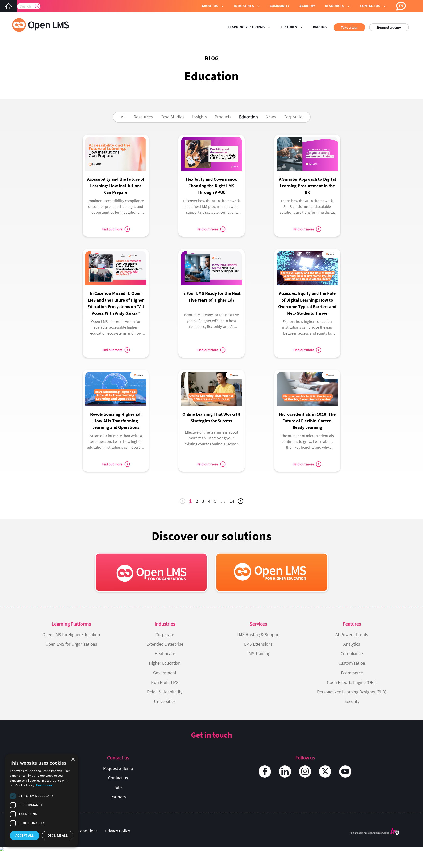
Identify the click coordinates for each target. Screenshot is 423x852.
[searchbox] (28, 6)
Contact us (118, 778)
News (271, 117)
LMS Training (258, 653)
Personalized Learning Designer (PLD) (351, 692)
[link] (116, 177)
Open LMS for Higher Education (71, 634)
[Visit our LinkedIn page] (285, 771)
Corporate (293, 117)
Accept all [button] (24, 835)
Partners (118, 797)
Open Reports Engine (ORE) (352, 682)
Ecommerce (352, 672)
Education (248, 117)
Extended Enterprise (164, 644)
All (123, 117)
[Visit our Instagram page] (305, 771)
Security (351, 701)
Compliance (352, 653)
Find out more (112, 229)
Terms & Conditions (79, 831)
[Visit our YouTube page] (345, 771)
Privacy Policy (117, 831)
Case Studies (172, 117)
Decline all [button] (58, 835)
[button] (213, 6)
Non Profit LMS (165, 682)
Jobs (118, 787)
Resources (143, 117)
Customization (351, 663)
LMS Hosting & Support (258, 634)
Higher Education (165, 663)
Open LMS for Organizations (71, 644)
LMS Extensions (258, 644)
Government (164, 672)
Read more (44, 785)
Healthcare (165, 653)
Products (223, 117)
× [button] (73, 759)
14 (233, 502)
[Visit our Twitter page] (325, 771)
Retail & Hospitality (164, 692)
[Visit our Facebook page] (265, 771)
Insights (199, 117)
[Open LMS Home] (8, 6)
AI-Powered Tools (351, 634)
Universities (165, 701)
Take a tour (349, 27)
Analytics (351, 644)
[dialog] (41, 800)
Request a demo (389, 27)
